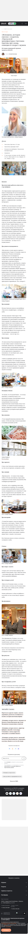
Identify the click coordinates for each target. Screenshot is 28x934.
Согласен (6, 930)
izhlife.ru (6, 924)
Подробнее (8, 926)
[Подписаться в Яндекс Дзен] (7, 793)
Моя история (5, 31)
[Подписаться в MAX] (20, 793)
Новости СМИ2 (14, 781)
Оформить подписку (14, 878)
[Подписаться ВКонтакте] (13, 793)
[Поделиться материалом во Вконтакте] (9, 748)
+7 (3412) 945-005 (5, 907)
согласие (8, 762)
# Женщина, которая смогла (9, 772)
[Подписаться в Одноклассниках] (17, 793)
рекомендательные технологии (8, 923)
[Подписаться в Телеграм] (10, 793)
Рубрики (3, 882)
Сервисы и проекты (6, 890)
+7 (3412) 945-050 (15, 908)
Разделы (3, 886)
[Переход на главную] (3, 23)
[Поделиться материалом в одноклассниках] (12, 748)
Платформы (4, 895)
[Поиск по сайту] (22, 23)
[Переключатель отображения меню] (26, 23)
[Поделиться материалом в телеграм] (15, 748)
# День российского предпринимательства (12, 776)
